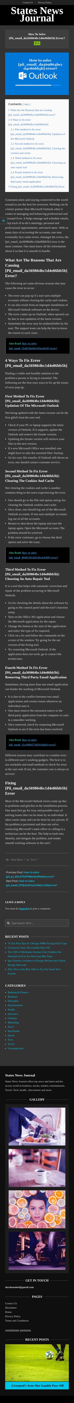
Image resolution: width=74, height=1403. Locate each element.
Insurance (13, 1013)
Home (8, 1312)
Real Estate (14, 1031)
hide (26, 104)
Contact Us (11, 1303)
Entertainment (15, 1005)
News (11, 1026)
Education (13, 1001)
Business (12, 996)
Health (11, 1009)
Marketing (13, 1022)
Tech (37, 43)
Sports (11, 1035)
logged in (24, 908)
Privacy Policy (13, 1316)
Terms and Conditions (17, 1320)
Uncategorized (15, 1048)
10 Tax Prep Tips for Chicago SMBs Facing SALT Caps (37, 943)
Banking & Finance (18, 992)
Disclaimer (11, 1307)
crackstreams (12, 1330)
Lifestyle (12, 1018)
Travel (11, 1044)
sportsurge (25, 1330)
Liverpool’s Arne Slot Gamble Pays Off (29, 947)
